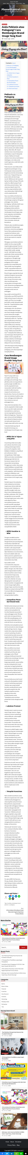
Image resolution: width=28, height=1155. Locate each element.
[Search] (26, 18)
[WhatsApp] (10, 899)
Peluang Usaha (5, 1001)
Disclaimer (12, 3)
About (8, 3)
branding (9, 903)
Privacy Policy (19, 3)
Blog (24, 3)
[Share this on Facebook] (2, 1153)
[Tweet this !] (13, 896)
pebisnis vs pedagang (9, 904)
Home (4, 3)
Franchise (3, 991)
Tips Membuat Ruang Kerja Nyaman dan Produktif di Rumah (11, 956)
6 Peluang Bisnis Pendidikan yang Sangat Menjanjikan (11, 960)
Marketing (4, 24)
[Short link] (13, 899)
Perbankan (4, 1004)
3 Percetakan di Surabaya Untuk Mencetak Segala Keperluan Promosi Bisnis (15, 911)
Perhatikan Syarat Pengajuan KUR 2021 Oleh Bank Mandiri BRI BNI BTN (12, 965)
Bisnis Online (4, 986)
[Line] (19, 896)
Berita (3, 934)
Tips (2, 1006)
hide (14, 63)
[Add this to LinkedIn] (16, 896)
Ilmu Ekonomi (5, 994)
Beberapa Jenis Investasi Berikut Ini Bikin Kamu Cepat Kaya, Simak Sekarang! (13, 974)
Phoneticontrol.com (13, 9)
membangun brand (16, 903)
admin (12, 38)
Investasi (3, 996)
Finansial (3, 989)
